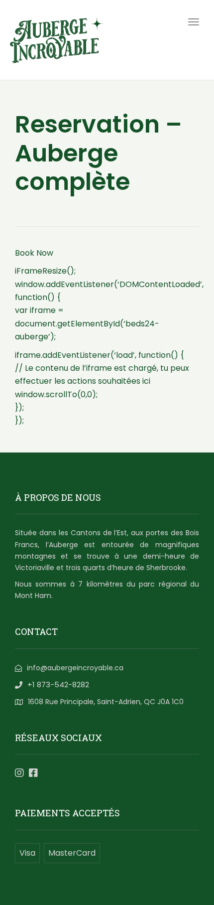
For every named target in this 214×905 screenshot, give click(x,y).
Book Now (34, 253)
